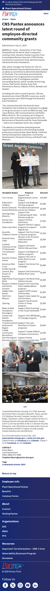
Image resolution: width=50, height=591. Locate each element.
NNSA (5, 531)
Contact (6, 509)
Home (5, 19)
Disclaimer (7, 558)
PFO (4, 535)
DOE (4, 526)
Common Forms (10, 496)
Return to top (9, 473)
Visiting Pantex (10, 513)
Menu (46, 13)
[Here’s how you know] (25, 3)
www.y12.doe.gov (36, 438)
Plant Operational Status (15, 486)
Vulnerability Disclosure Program (19, 553)
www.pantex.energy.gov (13, 438)
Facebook (21, 440)
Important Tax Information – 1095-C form (23, 548)
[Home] (10, 14)
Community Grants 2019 (13, 464)
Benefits (6, 491)
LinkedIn (35, 440)
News (13, 19)
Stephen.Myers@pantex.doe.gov (18, 457)
